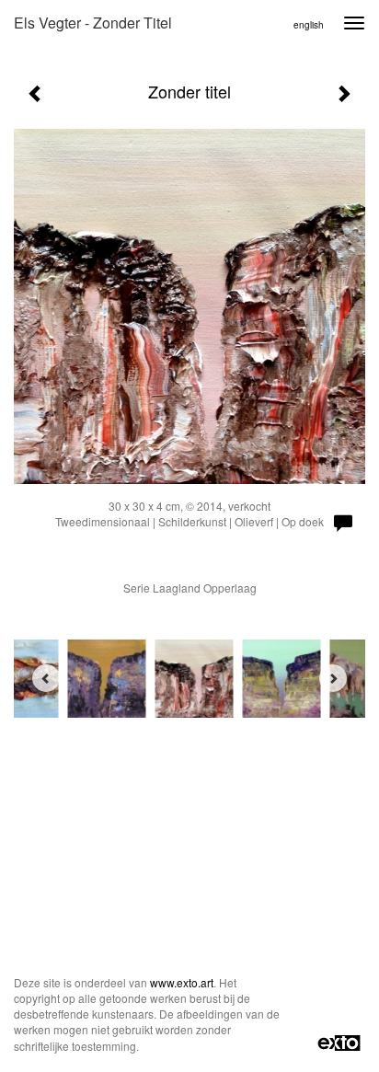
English (308, 24)
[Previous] (46, 678)
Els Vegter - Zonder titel (93, 22)
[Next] (333, 678)
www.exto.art (181, 982)
